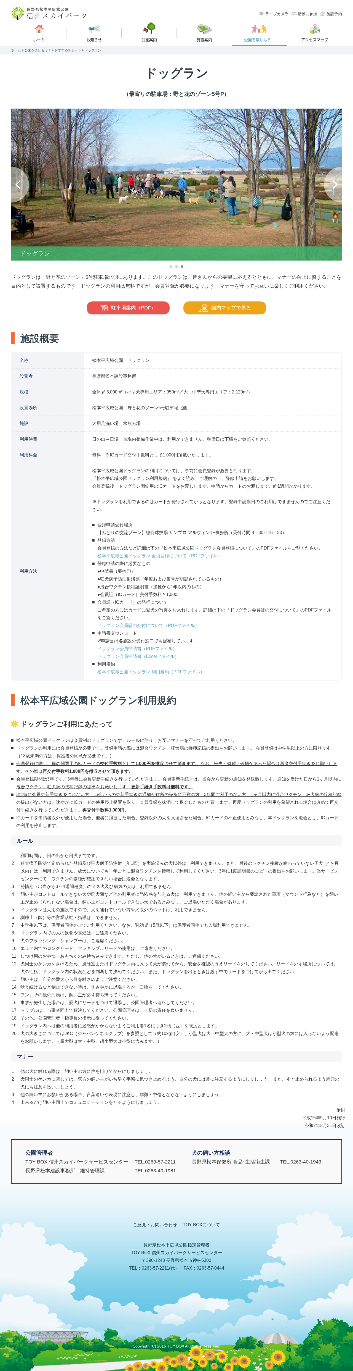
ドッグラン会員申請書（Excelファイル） (138, 656)
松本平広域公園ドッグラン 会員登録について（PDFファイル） (159, 555)
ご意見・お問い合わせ (155, 1225)
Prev (20, 185)
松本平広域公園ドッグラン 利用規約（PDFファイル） (151, 671)
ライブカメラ (276, 14)
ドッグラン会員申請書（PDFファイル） (137, 648)
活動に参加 (307, 14)
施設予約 (334, 14)
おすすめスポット (68, 50)
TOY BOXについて (201, 1225)
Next (333, 185)
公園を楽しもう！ (38, 50)
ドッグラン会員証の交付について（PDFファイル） (148, 625)
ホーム (16, 50)
